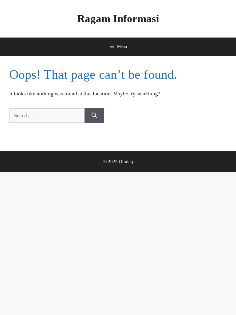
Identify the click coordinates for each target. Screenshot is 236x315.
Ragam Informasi (118, 19)
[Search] (94, 115)
